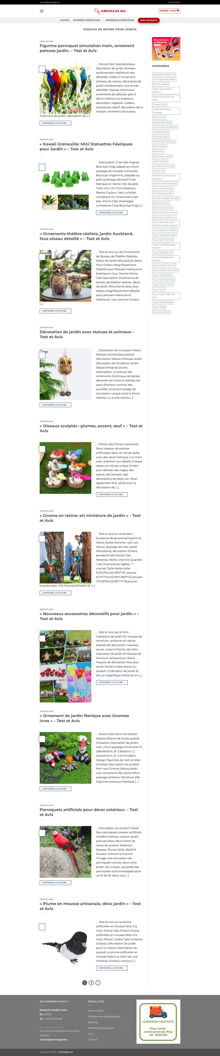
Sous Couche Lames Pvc (164, 213)
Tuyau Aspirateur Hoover (165, 230)
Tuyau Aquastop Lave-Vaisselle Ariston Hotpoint (165, 223)
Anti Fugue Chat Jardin (164, 79)
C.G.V (91, 1033)
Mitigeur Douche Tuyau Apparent (164, 177)
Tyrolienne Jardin (161, 312)
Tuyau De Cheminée (163, 240)
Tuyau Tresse (159, 307)
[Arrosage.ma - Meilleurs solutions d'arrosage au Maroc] (110, 11)
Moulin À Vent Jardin (163, 188)
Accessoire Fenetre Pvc (164, 74)
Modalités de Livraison (101, 1028)
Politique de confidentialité (104, 1016)
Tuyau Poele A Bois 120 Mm (164, 295)
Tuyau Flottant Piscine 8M (165, 270)
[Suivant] (98, 982)
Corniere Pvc (159, 117)
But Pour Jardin (160, 84)
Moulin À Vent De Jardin (165, 183)
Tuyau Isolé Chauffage (164, 280)
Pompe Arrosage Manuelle (166, 198)
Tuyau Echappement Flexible (163, 258)
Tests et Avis (46, 41)
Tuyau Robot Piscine (163, 302)
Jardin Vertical (160, 161)
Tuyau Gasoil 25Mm (162, 275)
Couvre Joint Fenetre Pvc (165, 127)
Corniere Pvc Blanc (162, 122)
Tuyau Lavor (159, 289)
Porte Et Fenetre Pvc (163, 208)
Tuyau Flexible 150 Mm (164, 265)
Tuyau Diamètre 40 (162, 253)
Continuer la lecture (55, 123)
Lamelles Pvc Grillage (163, 166)
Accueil (64, 20)
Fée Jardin (158, 151)
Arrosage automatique (120, 20)
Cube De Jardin (160, 132)
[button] (174, 2)
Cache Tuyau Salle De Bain (163, 98)
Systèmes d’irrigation (86, 20)
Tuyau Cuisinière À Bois (164, 235)
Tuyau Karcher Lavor (163, 285)
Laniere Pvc (158, 171)
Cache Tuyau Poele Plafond (162, 90)
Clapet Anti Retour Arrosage (162, 110)
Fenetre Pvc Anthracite (164, 141)
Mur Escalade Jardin (163, 193)
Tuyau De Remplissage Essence (164, 246)
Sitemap (93, 1022)
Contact (93, 1039)
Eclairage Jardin (161, 137)
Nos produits (95, 1010)
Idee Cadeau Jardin (162, 156)
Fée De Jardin (160, 146)
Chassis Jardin (160, 105)
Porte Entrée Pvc (161, 203)
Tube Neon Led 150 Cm (164, 217)
